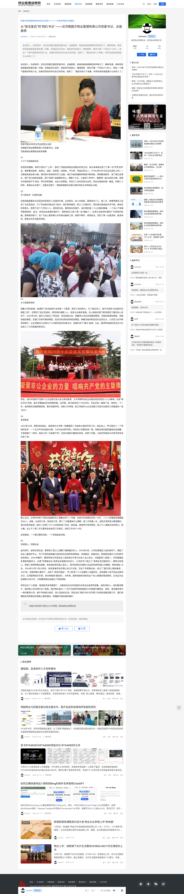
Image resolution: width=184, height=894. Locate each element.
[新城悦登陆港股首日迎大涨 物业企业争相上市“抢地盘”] (36, 829)
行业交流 (120, 4)
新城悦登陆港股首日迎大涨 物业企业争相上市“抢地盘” (84, 821)
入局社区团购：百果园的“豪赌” (147, 295)
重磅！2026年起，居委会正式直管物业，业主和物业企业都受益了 (154, 166)
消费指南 (67, 4)
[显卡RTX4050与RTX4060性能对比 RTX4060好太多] (72, 756)
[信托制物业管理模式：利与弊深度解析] (136, 191)
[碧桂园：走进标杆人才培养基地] (72, 679)
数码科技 (78, 4)
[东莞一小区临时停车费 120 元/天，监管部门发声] (136, 237)
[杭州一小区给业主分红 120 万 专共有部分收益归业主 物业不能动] (136, 249)
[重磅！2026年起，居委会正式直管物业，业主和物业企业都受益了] (136, 167)
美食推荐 (88, 4)
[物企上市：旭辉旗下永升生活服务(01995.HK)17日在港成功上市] (36, 854)
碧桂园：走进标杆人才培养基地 (38, 668)
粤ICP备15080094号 (67, 886)
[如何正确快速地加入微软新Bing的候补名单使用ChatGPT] (72, 794)
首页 (48, 4)
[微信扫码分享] (113, 890)
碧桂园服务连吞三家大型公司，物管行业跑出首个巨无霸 (156, 277)
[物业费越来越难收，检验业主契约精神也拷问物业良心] (136, 214)
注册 (155, 4)
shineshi (24, 36)
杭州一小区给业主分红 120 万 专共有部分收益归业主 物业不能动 (154, 248)
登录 (149, 4)
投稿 (162, 4)
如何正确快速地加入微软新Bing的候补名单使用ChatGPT (52, 783)
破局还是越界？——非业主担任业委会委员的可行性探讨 (153, 178)
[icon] (140, 884)
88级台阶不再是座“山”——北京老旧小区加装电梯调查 (155, 312)
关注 (142, 54)
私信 (153, 54)
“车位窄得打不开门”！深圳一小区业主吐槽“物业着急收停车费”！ (154, 155)
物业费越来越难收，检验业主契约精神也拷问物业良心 (153, 213)
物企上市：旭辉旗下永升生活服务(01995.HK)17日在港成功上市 (88, 848)
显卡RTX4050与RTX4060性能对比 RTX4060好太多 (50, 745)
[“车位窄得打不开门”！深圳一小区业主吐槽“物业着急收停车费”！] (136, 156)
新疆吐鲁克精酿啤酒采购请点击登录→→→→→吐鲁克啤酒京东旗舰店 (47, 21)
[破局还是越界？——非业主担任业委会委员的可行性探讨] (136, 179)
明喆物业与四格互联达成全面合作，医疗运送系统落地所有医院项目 (58, 707)
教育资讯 (99, 4)
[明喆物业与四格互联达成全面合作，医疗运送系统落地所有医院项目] (72, 718)
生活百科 (57, 4)
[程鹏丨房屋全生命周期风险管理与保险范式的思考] (136, 202)
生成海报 (106, 890)
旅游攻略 (109, 4)
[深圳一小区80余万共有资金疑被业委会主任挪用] (136, 144)
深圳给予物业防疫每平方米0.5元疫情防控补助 (152, 330)
